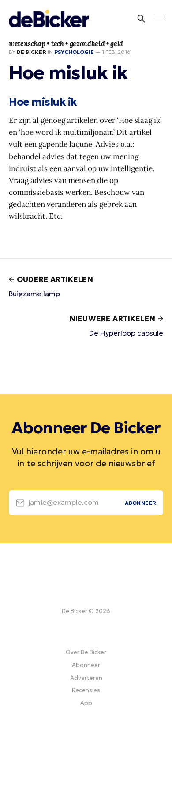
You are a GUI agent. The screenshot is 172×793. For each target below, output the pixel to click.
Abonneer (86, 665)
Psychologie (74, 52)
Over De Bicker (86, 652)
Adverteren (86, 678)
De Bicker (31, 52)
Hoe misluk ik (43, 102)
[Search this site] (141, 18)
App (86, 703)
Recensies (86, 690)
